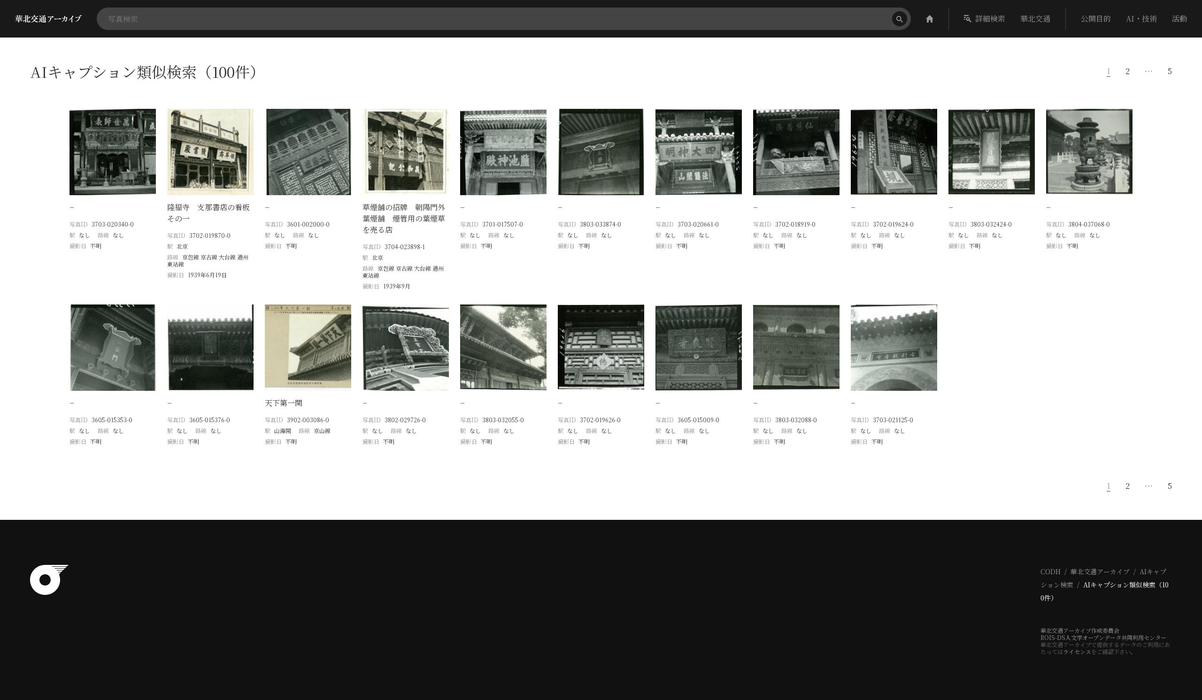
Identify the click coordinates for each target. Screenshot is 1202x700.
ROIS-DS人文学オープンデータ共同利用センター (1103, 637)
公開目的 (1096, 18)
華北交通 (1035, 18)
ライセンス (1077, 651)
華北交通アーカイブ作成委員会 (1079, 630)
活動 (1179, 18)
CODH (1050, 571)
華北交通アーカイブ (1100, 571)
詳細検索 (990, 18)
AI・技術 (1141, 18)
